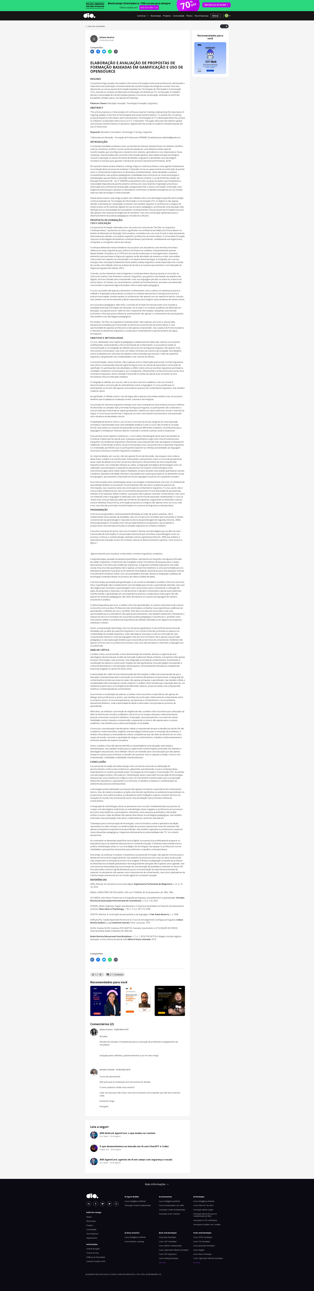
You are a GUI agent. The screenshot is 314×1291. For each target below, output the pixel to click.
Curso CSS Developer (201, 1241)
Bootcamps (156, 15)
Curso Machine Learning (134, 1241)
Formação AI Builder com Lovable (206, 1224)
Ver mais (162, 1262)
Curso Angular (198, 1250)
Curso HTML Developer (202, 1237)
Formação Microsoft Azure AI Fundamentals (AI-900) (205, 1215)
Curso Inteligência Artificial (135, 1201)
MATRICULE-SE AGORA (215, 5)
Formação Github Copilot (203, 1209)
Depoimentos (91, 1238)
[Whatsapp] (110, 51)
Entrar (215, 15)
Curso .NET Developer (168, 1241)
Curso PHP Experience (168, 1254)
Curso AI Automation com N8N (171, 1205)
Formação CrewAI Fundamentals (138, 1205)
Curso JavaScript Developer (204, 1245)
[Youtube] (102, 1203)
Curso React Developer (202, 1254)
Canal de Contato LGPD (95, 1261)
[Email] (116, 51)
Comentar (118, 974)
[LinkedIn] (92, 51)
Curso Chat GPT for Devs (203, 1205)
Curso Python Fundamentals (170, 1245)
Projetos (167, 15)
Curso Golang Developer (168, 1258)
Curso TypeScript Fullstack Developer (174, 1250)
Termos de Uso (92, 1253)
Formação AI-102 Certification (205, 1220)
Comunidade (178, 15)
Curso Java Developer (167, 1237)
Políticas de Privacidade (95, 1257)
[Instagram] (116, 1203)
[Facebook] (98, 51)
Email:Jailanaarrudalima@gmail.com (164, 137)
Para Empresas (201, 15)
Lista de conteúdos (96, 26)
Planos (189, 15)
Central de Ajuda (92, 1249)
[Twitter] (104, 51)
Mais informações (155, 1184)
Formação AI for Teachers (169, 1214)
